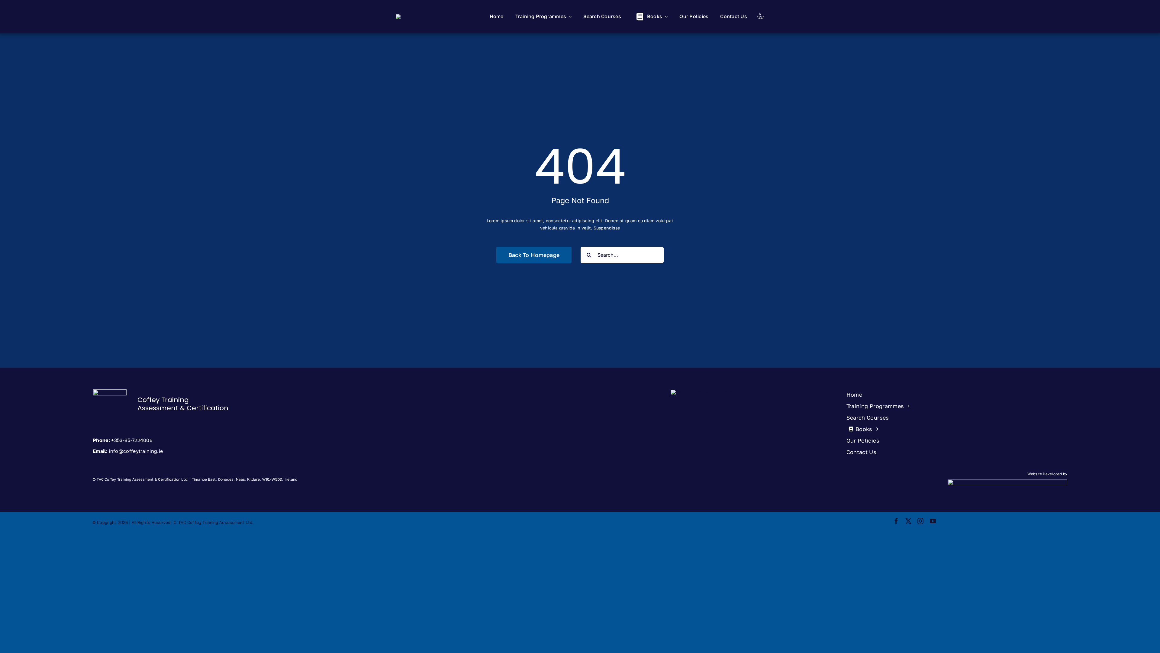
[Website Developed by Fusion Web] (917, 489)
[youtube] (933, 521)
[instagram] (920, 521)
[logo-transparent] (405, 16)
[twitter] (908, 521)
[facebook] (896, 521)
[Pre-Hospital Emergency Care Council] (703, 391)
